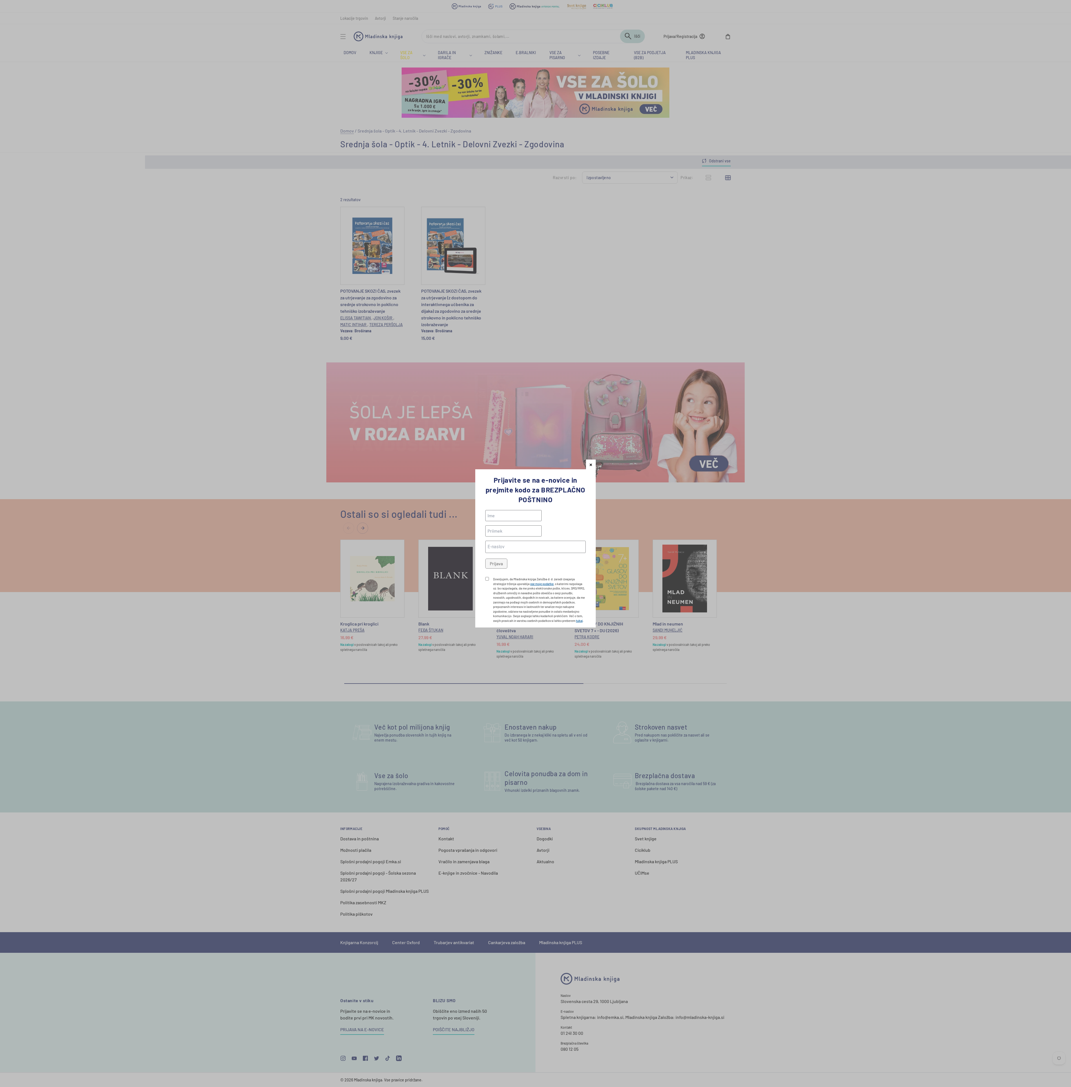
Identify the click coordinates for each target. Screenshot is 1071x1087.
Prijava (496, 563)
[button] (591, 464)
